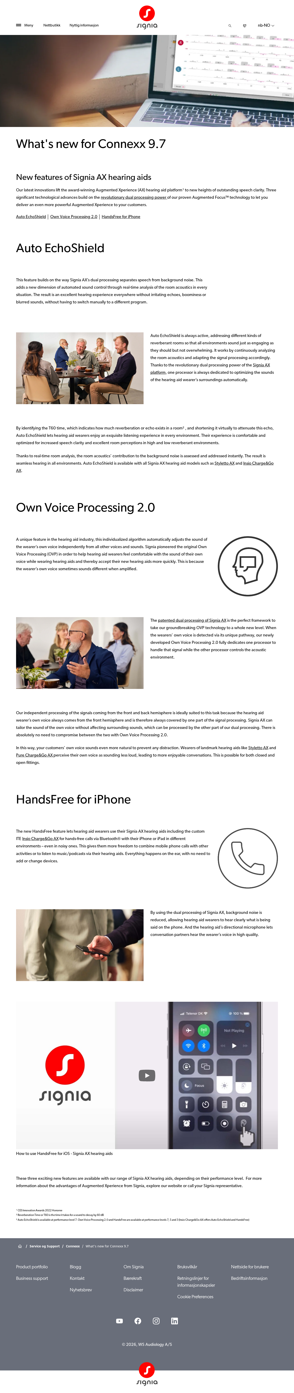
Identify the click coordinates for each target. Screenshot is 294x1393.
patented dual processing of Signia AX (192, 621)
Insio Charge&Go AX (40, 839)
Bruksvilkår (187, 1267)
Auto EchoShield (31, 217)
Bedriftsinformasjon (249, 1278)
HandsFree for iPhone (121, 217)
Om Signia (134, 1267)
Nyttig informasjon (84, 25)
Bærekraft (133, 1278)
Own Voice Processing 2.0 (73, 217)
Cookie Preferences (195, 1297)
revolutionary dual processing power (134, 198)
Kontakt (77, 1278)
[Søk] (230, 25)
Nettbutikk (51, 25)
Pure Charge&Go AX (35, 756)
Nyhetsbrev (81, 1290)
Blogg (75, 1267)
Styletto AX (225, 464)
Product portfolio (32, 1267)
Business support (32, 1278)
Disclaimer (133, 1290)
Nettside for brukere (250, 1267)
